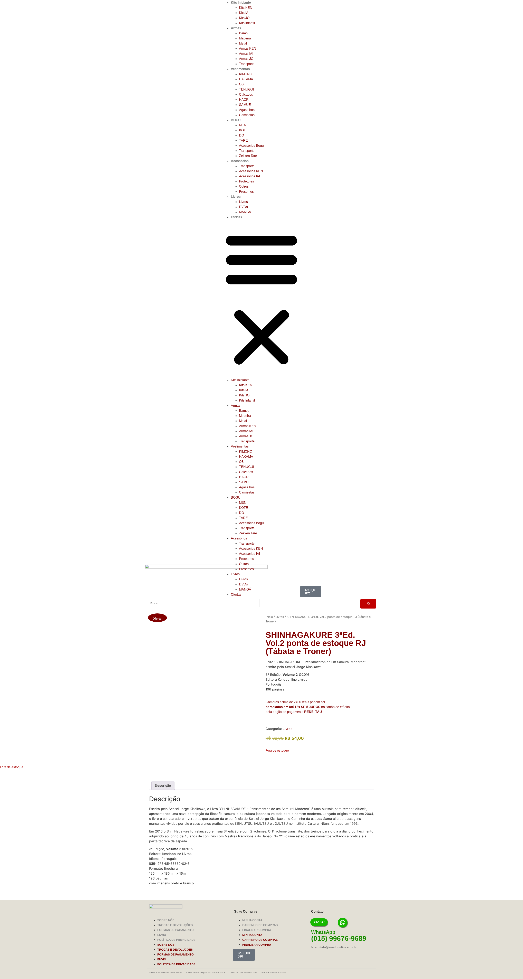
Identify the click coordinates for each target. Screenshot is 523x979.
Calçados (246, 94)
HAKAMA (246, 79)
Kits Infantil (247, 23)
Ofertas (236, 217)
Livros (236, 196)
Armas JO (246, 58)
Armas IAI (246, 53)
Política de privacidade (176, 939)
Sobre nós (165, 920)
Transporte (247, 64)
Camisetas (247, 115)
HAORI (244, 99)
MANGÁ (245, 212)
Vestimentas (240, 69)
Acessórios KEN (251, 171)
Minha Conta (252, 920)
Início (269, 617)
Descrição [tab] (163, 785)
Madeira (245, 38)
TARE (243, 140)
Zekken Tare (248, 156)
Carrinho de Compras (260, 925)
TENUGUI (246, 89)
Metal (243, 43)
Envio (161, 934)
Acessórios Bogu (251, 145)
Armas (236, 28)
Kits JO (244, 18)
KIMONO (245, 74)
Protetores (246, 181)
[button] (261, 298)
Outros (244, 186)
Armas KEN (247, 48)
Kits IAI (244, 13)
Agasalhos (247, 110)
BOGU (236, 120)
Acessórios (240, 161)
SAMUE (245, 104)
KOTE (243, 130)
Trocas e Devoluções (175, 925)
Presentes (246, 191)
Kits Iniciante (241, 2)
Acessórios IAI (249, 176)
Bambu (244, 33)
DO (241, 135)
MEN (242, 125)
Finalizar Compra (256, 930)
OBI (242, 84)
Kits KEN (245, 7)
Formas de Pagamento (175, 930)
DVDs (243, 207)
